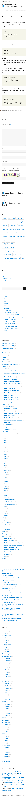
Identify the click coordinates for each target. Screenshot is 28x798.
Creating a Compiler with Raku (10, 371)
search (19, 254)
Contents (6, 301)
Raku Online (5, 524)
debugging (12, 229)
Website (4, 161)
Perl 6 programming (8, 247)
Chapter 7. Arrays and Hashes (12, 393)
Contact (6, 303)
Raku (19, 112)
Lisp (5, 477)
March (7, 674)
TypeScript (7, 515)
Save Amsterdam (6, 529)
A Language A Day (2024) (11, 312)
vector (4, 261)
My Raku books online (8, 580)
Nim (5, 483)
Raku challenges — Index (10, 333)
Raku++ (4, 527)
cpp (4, 229)
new (16, 240)
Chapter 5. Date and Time (10, 547)
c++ (8, 222)
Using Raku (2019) (10, 321)
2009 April (5, 756)
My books (6, 308)
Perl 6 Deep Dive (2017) (11, 326)
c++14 (15, 222)
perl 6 (12, 243)
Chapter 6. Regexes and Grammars (13, 420)
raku (22, 251)
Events (5, 330)
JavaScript (6, 470)
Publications (5, 522)
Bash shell (5, 355)
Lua (5, 479)
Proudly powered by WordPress (17, 795)
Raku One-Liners (9, 502)
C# (4, 438)
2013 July (4, 733)
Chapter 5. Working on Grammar (12, 388)
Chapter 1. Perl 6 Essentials (11, 408)
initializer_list (19, 233)
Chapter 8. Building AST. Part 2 (12, 397)
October (7, 637)
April (6, 642)
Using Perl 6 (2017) (10, 324)
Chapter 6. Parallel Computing (12, 549)
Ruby (5, 508)
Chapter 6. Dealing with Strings (12, 390)
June (6, 667)
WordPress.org (6, 281)
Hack (5, 463)
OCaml (5, 486)
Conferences (5, 366)
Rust (5, 511)
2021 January (5, 654)
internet (5, 236)
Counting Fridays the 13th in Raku (11, 618)
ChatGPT (4, 359)
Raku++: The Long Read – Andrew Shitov (13, 781)
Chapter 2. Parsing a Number (11, 381)
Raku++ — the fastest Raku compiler (12, 593)
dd (7, 229)
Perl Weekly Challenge (8, 429)
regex (14, 254)
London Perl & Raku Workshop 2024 (12, 597)
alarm (9, 218)
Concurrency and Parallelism (10, 364)
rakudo (5, 254)
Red (5, 506)
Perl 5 (8, 243)
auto (18, 218)
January (7, 679)
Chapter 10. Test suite (9, 377)
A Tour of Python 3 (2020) (12, 314)
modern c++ (10, 240)
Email (4, 155)
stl (19, 258)
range (9, 254)
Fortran (6, 458)
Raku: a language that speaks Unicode (12, 577)
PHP (5, 493)
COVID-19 (4, 368)
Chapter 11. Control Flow (10, 379)
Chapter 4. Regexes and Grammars (13, 545)
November (8, 658)
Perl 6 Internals (6, 424)
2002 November (6, 761)
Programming (6, 431)
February (7, 651)
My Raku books (8, 305)
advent (5, 218)
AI (2, 350)
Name (4, 148)
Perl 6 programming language (11, 251)
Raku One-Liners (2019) (11, 319)
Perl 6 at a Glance (13, 112)
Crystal (5, 445)
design (19, 229)
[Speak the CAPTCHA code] (19, 176)
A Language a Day (7, 595)
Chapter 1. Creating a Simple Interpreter (14, 373)
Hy (4, 465)
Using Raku (5, 536)
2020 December (6, 656)
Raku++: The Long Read (8, 590)
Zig (4, 520)
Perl (5, 490)
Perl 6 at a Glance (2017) (11, 328)
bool (4, 222)
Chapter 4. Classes (9, 415)
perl (4, 243)
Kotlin (5, 474)
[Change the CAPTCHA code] (19, 174)
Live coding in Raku (7, 575)
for (3, 233)
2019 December (6, 681)
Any (14, 218)
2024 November (6, 635)
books (22, 218)
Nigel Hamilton (6, 777)
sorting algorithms (12, 258)
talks (23, 258)
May (6, 640)
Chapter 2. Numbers (9, 540)
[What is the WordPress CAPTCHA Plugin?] (10, 175)
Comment (4, 127)
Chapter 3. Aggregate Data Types (12, 542)
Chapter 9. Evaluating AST (11, 399)
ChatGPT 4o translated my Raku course (13, 600)
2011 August (5, 740)
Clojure (6, 442)
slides (4, 258)
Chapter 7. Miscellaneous (10, 552)
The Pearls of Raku (10, 504)
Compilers (5, 362)
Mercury (6, 481)
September (8, 660)
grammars (12, 233)
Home (5, 296)
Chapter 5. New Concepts (10, 417)
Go (4, 461)
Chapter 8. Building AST (10, 395)
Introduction (7, 554)
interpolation (12, 236)
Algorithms (5, 352)
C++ (5, 440)
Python (5, 495)
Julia (5, 472)
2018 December (6, 702)
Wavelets (4, 556)
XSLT (3, 559)
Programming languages (9, 433)
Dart (5, 449)
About (5, 299)
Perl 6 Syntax (5, 427)
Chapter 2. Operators (9, 411)
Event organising (7, 402)
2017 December (6, 717)
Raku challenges (9, 499)
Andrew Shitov (6, 1)
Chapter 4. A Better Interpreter (12, 386)
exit (23, 229)
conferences (13, 225)
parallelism (22, 240)
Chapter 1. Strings (8, 538)
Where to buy (8, 310)
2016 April (5, 720)
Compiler (21, 222)
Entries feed (5, 276)
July (6, 633)
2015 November (6, 722)
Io (4, 468)
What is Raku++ (6, 573)
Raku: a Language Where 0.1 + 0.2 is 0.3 (12, 584)
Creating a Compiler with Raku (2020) (15, 317)
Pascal (5, 488)
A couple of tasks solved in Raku (11, 612)
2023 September (6, 644)
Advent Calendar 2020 (8, 348)
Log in (4, 274)
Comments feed (6, 278)
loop (4, 240)
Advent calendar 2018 (8, 343)
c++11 (11, 222)
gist (7, 233)
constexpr (20, 225)
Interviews (5, 404)
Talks (3, 531)
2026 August (5, 631)
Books (4, 357)
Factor (5, 456)
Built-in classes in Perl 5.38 (9, 620)
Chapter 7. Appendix (9, 422)
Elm (5, 454)
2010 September (6, 745)
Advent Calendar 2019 (8, 346)
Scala (5, 513)
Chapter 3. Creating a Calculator (12, 383)
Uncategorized (6, 534)
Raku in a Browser (7, 582)
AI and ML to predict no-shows (10, 602)
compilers (5, 225)
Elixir (5, 452)
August (7, 647)
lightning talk (21, 236)
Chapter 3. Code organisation (11, 413)
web (9, 261)
